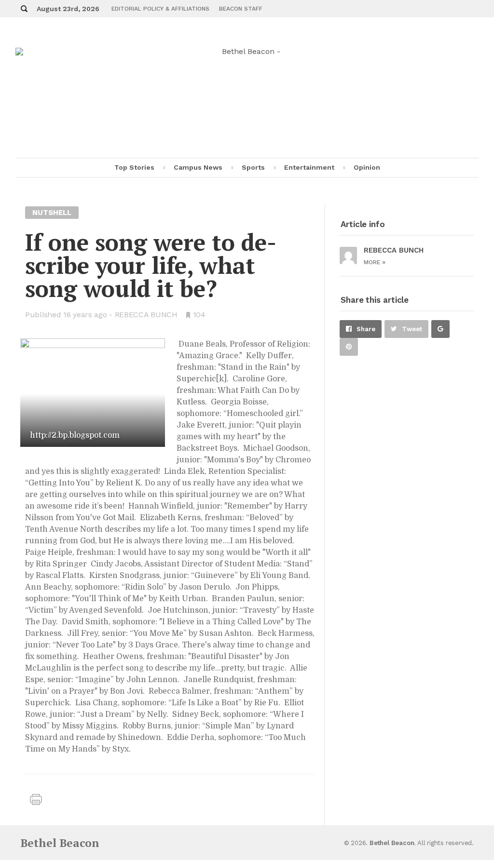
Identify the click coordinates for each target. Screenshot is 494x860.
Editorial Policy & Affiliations (160, 8)
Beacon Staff (240, 8)
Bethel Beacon (59, 842)
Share (366, 329)
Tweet (412, 329)
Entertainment (309, 167)
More (374, 262)
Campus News (198, 167)
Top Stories (134, 167)
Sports (253, 167)
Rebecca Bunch (146, 314)
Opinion (367, 167)
